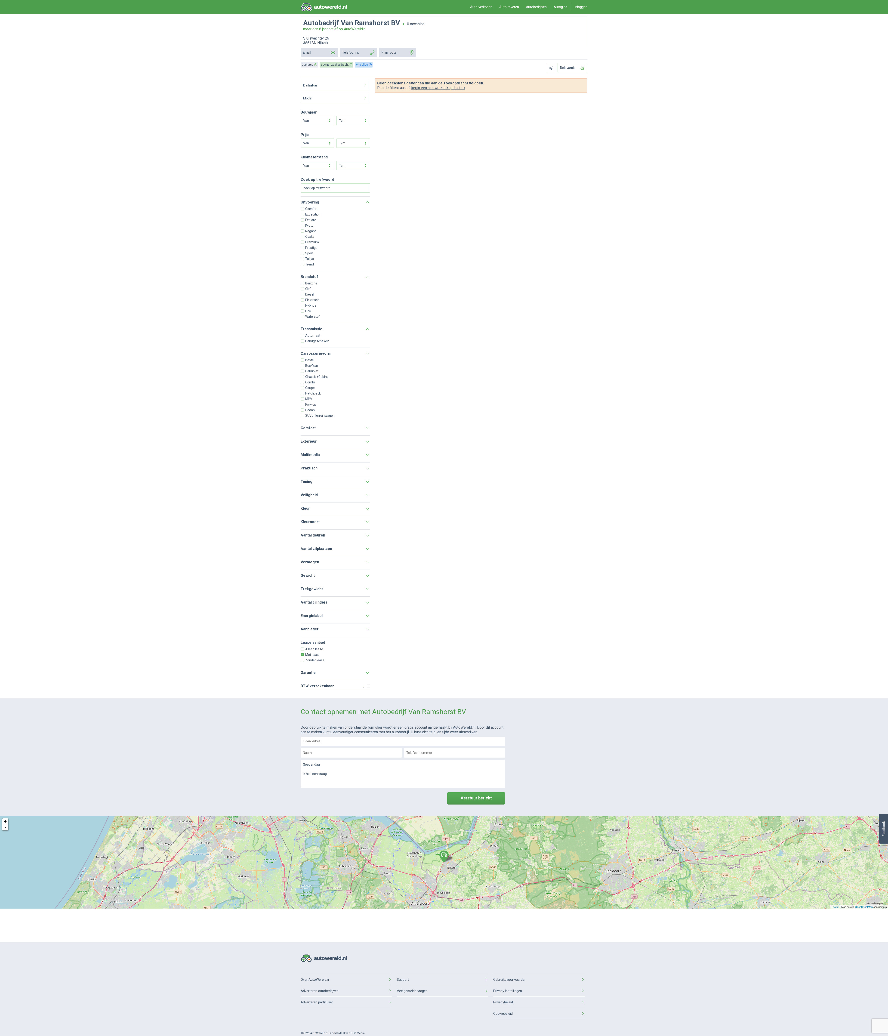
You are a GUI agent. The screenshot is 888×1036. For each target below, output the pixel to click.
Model (307, 98)
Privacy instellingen (507, 991)
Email (307, 52)
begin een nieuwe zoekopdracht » (438, 88)
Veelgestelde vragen (412, 991)
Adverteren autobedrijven (320, 991)
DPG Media (358, 1033)
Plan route (389, 52)
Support (403, 979)
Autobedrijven (536, 7)
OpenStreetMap (864, 907)
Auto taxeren (509, 7)
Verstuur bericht (476, 798)
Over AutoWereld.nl (315, 979)
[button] (883, 829)
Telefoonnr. (350, 52)
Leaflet (835, 907)
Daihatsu (310, 85)
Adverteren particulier (317, 1002)
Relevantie (568, 68)
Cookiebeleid (503, 1013)
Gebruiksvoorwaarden (509, 979)
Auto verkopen (481, 7)
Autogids (560, 7)
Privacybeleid (503, 1002)
